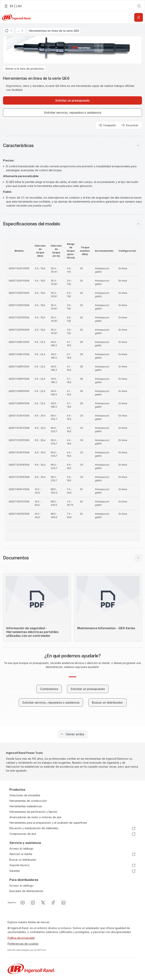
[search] (139, 6)
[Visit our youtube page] (22, 902)
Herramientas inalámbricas (25, 806)
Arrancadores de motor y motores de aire (35, 817)
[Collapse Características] (138, 145)
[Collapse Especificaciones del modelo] (138, 224)
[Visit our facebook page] (53, 902)
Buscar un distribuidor (22, 859)
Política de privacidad (21, 937)
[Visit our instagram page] (32, 902)
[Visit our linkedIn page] (63, 902)
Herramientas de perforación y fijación (33, 811)
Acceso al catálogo (21, 848)
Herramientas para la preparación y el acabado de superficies (48, 822)
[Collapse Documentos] (138, 558)
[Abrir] (138, 17)
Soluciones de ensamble (24, 795)
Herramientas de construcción (28, 800)
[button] (72, 145)
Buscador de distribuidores (26, 891)
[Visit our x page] (43, 902)
